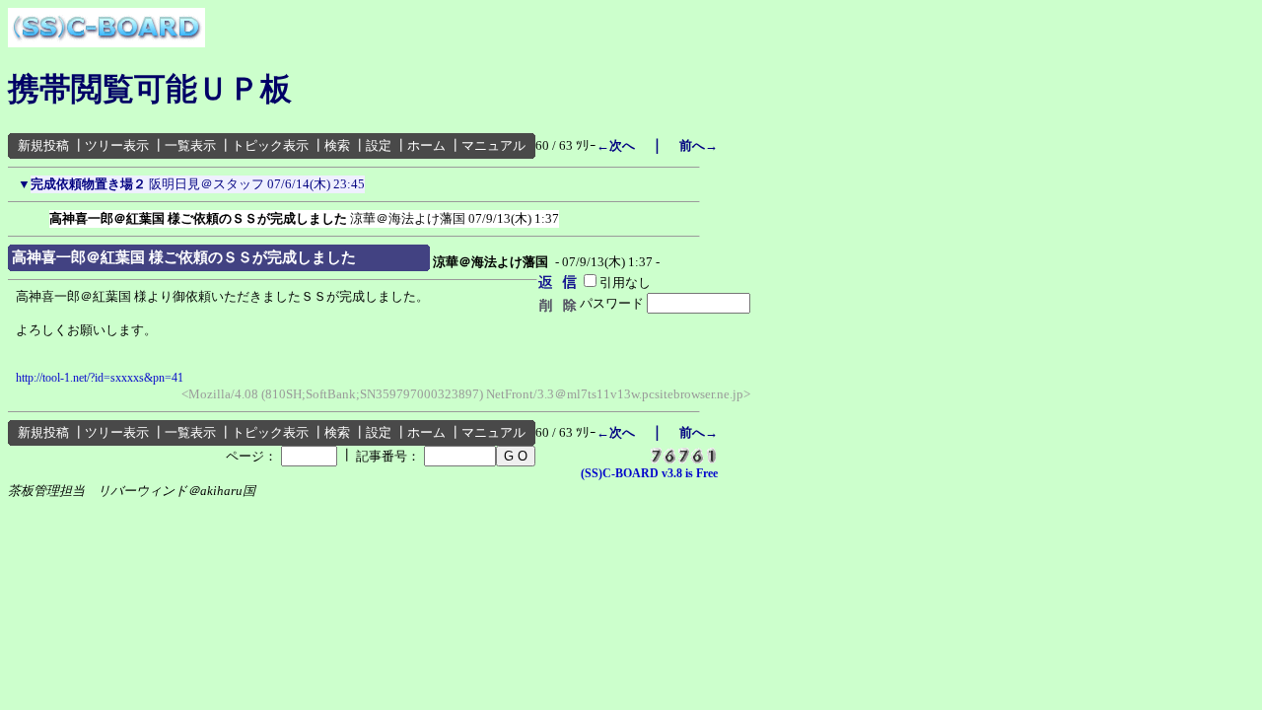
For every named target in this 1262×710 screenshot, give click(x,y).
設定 (378, 145)
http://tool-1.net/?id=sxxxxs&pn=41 (99, 378)
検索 (337, 145)
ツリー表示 (117, 145)
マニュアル (493, 145)
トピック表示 (270, 145)
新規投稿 (43, 145)
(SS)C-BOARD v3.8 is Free (649, 473)
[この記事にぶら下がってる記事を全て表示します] (39, 215)
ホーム (426, 145)
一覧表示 (190, 145)
